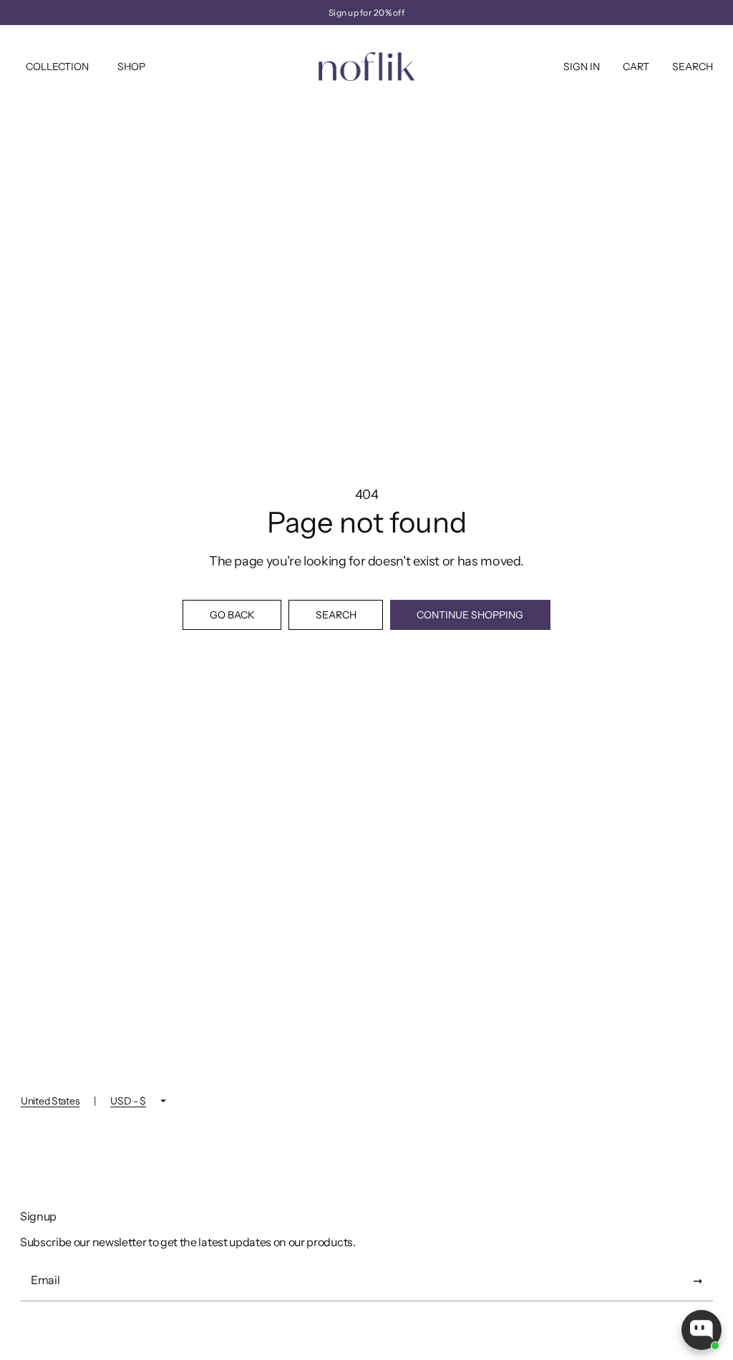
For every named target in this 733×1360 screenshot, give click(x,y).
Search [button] (336, 614)
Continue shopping (470, 614)
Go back (232, 614)
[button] (636, 66)
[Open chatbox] (701, 1330)
